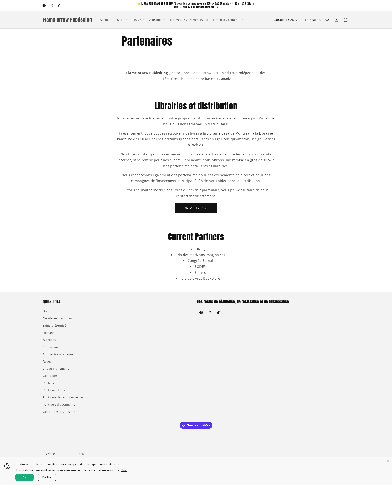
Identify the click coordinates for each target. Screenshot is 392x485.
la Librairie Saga (216, 133)
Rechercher (51, 383)
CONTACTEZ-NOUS (196, 208)
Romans (49, 333)
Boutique (49, 311)
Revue (47, 361)
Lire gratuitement (56, 368)
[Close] (388, 461)
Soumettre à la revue (58, 354)
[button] (121, 20)
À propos (49, 340)
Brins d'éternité (54, 325)
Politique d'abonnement (60, 404)
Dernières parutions (58, 318)
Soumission (51, 347)
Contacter (50, 376)
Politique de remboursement (64, 397)
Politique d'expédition (59, 390)
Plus (124, 470)
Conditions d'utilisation (60, 412)
